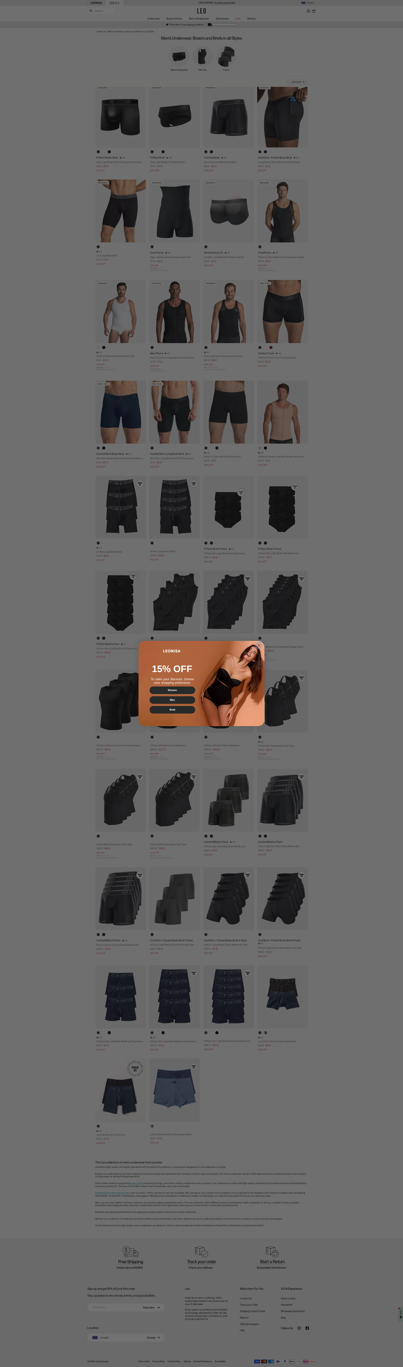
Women (172, 690)
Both (172, 709)
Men (172, 700)
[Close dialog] (259, 645)
